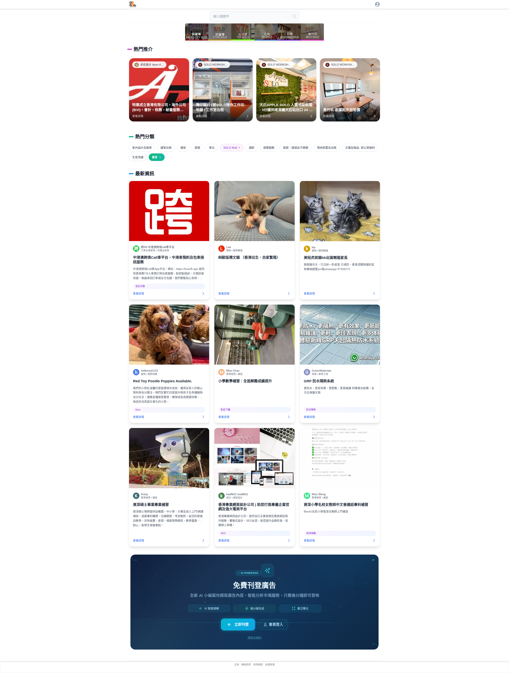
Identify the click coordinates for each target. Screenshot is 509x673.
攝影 (251, 147)
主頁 (236, 664)
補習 (183, 147)
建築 (197, 147)
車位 (212, 147)
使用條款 (258, 664)
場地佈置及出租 (326, 147)
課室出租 (166, 147)
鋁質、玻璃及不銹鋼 (295, 147)
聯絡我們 (246, 664)
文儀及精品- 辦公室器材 (360, 147)
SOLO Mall (231, 147)
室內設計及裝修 (142, 147)
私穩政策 (270, 664)
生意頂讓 (137, 157)
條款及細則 (254, 637)
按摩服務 (268, 147)
